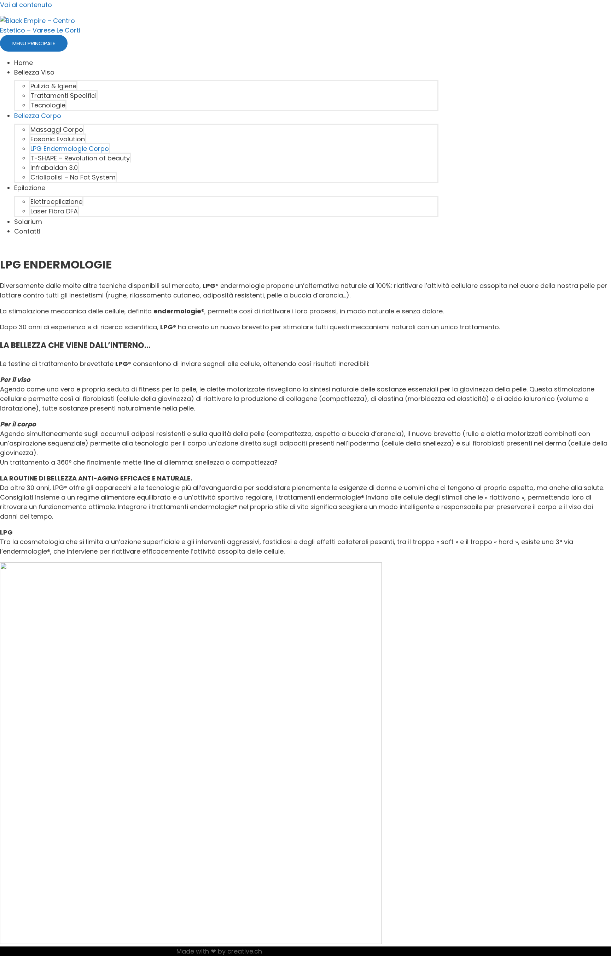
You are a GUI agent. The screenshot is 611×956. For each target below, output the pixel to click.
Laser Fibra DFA (54, 211)
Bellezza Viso (34, 72)
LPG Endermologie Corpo (69, 148)
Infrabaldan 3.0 (54, 167)
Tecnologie (47, 105)
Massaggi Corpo (56, 129)
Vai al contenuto (26, 4)
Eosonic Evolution (57, 139)
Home (23, 62)
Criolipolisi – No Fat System (73, 177)
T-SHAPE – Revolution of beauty (80, 158)
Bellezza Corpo (37, 115)
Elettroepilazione (56, 201)
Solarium (28, 221)
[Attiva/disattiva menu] (73, 74)
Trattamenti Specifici (63, 95)
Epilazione (29, 187)
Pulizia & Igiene (53, 86)
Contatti (27, 231)
